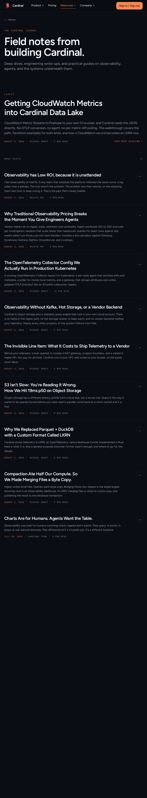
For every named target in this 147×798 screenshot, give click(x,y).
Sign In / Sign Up (129, 5)
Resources (67, 5)
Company (86, 5)
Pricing (52, 5)
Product (36, 5)
